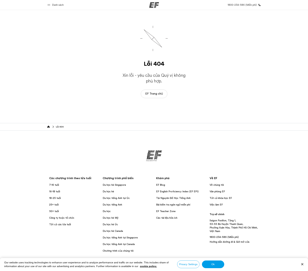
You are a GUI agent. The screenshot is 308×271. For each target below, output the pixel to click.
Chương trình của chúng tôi (118, 250)
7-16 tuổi (54, 184)
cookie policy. (148, 266)
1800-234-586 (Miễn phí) (224, 237)
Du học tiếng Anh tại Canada (119, 244)
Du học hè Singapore (114, 184)
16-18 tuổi (54, 191)
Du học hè (108, 191)
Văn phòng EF (217, 191)
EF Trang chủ (154, 93)
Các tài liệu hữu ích (166, 217)
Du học (107, 211)
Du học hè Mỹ (110, 217)
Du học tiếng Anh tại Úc (116, 198)
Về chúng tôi (217, 184)
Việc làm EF (216, 204)
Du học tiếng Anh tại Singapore (120, 237)
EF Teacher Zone (166, 211)
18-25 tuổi (55, 198)
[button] (56, 5)
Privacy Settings (188, 264)
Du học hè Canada (113, 231)
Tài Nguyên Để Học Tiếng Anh (173, 198)
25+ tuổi (54, 204)
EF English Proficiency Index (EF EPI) (177, 191)
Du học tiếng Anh (112, 204)
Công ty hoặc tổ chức (62, 217)
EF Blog (160, 184)
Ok (213, 264)
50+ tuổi (54, 211)
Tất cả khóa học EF (221, 198)
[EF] (154, 5)
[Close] (302, 264)
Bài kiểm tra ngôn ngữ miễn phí (173, 204)
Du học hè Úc (110, 224)
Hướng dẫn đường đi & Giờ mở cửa (229, 241)
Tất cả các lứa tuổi (60, 224)
